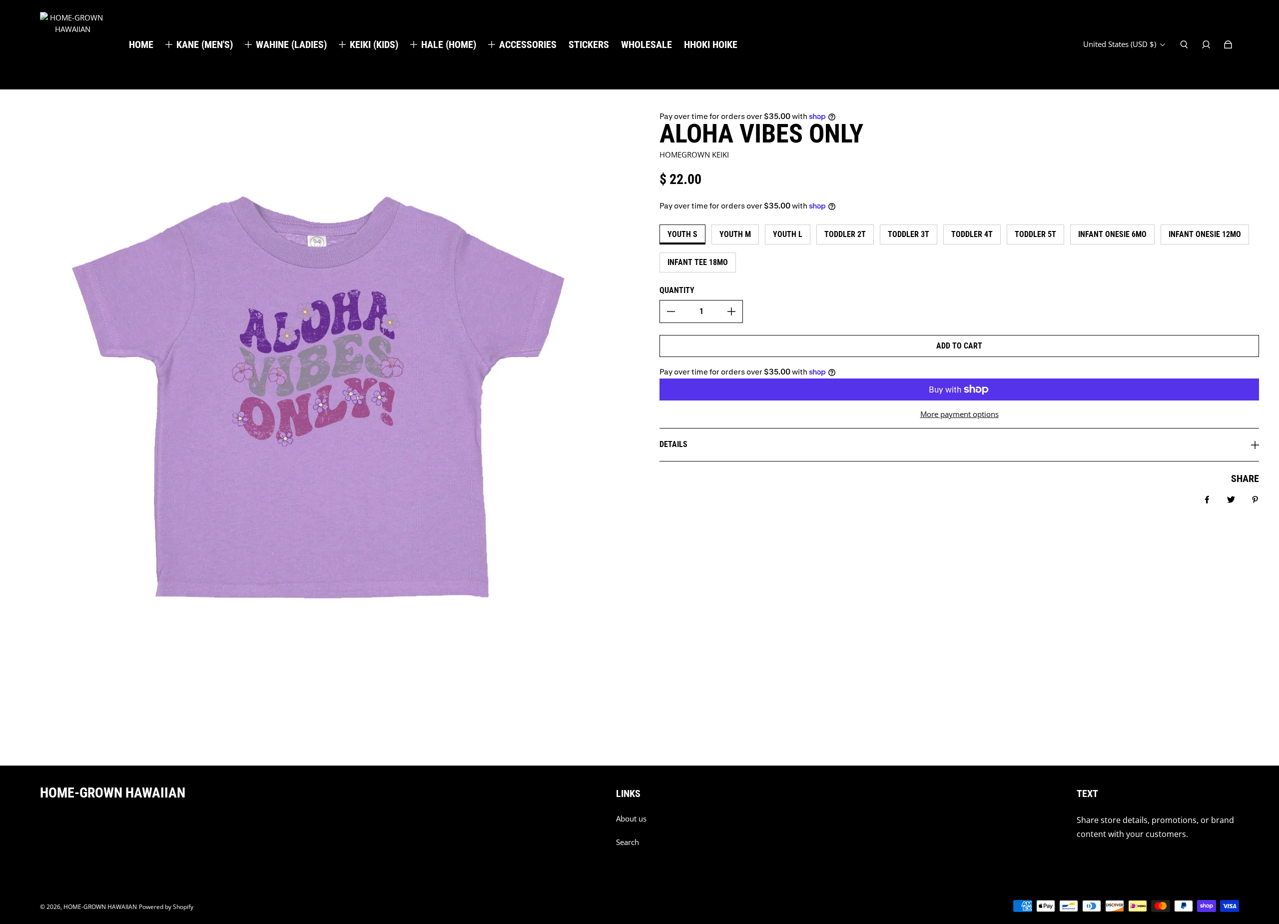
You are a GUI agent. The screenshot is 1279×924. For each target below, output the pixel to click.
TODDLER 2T (845, 234)
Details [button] (673, 444)
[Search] (1184, 45)
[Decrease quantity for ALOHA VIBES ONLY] (671, 311)
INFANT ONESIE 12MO (1205, 234)
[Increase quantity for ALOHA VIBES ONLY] (731, 311)
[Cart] (1228, 45)
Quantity (676, 290)
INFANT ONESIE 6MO (1112, 234)
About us (631, 819)
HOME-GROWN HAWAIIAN (100, 906)
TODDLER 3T (908, 234)
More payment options (959, 414)
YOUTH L (787, 234)
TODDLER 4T (972, 234)
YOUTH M (735, 234)
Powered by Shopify (166, 906)
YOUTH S (682, 234)
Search (627, 842)
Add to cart (959, 345)
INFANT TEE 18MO (697, 262)
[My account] (1206, 45)
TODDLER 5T (1035, 234)
